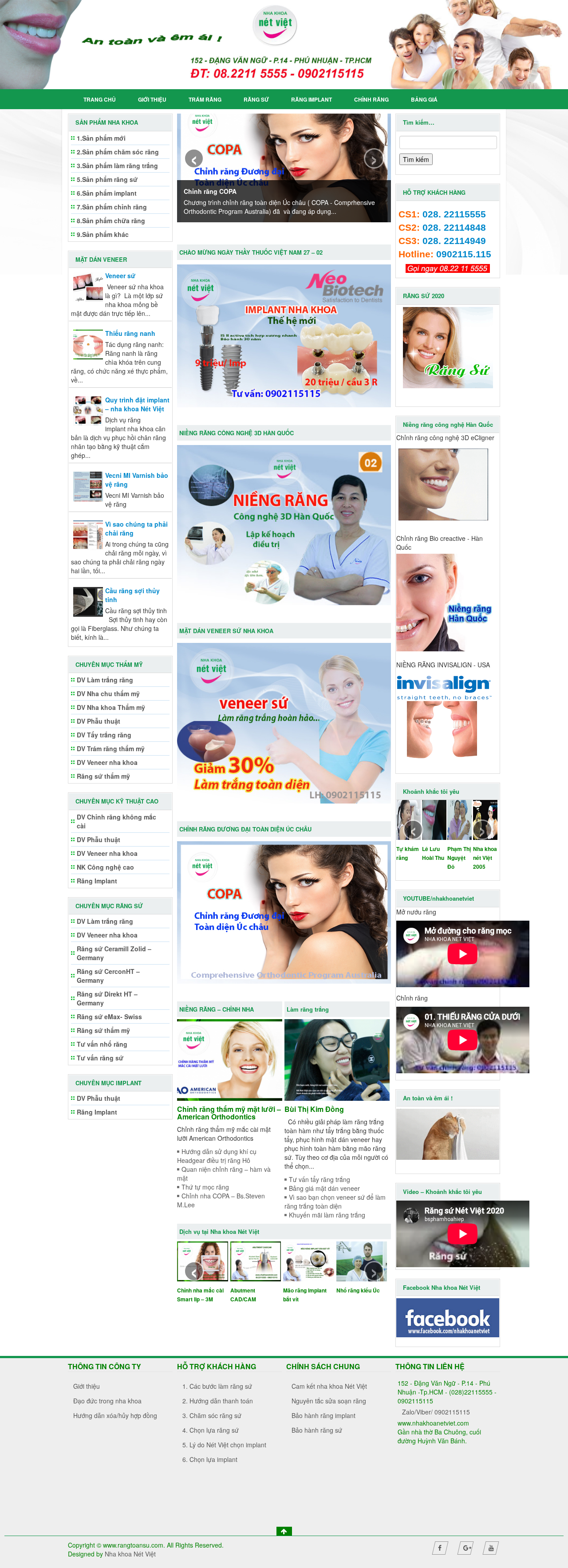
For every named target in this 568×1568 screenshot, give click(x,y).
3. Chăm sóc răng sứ (211, 1415)
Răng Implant (311, 99)
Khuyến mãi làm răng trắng (327, 1214)
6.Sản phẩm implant (107, 193)
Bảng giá (424, 99)
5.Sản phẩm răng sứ (107, 179)
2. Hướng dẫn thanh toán (217, 1400)
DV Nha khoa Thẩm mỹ (111, 707)
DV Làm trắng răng (105, 679)
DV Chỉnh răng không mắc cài (116, 821)
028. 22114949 (454, 241)
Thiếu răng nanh (130, 333)
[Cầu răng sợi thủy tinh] (88, 600)
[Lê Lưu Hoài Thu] (434, 819)
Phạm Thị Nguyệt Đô (459, 858)
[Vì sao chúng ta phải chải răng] (88, 534)
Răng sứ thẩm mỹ (103, 776)
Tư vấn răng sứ (100, 1057)
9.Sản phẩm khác (103, 234)
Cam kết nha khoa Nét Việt (329, 1386)
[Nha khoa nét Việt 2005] (485, 819)
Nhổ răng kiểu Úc (358, 1290)
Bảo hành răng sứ (317, 1430)
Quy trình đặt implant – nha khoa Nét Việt (137, 404)
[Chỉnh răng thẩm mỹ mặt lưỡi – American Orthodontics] (229, 1059)
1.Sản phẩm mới (101, 138)
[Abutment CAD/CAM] (255, 1260)
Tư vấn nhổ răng (102, 1044)
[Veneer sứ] (88, 285)
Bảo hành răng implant (323, 1415)
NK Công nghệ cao (105, 867)
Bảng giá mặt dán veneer (324, 1188)
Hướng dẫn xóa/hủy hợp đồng (115, 1415)
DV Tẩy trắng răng (104, 734)
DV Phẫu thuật (98, 721)
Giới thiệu (152, 99)
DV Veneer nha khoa (107, 762)
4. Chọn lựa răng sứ (210, 1430)
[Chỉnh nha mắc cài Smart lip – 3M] (202, 1260)
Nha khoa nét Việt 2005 (485, 858)
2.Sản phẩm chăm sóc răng (118, 151)
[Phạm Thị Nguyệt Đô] (459, 819)
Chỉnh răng (371, 99)
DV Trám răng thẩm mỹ (111, 748)
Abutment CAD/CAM (243, 1294)
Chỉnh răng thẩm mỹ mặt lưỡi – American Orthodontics (229, 1113)
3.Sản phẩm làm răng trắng (117, 165)
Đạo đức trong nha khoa (107, 1400)
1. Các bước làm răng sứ (217, 1386)
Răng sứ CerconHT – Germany (108, 976)
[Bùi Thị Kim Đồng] (337, 1059)
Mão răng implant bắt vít (305, 1294)
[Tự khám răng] (408, 819)
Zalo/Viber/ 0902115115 (436, 1411)
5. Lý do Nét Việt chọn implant (224, 1444)
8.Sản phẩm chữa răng (111, 220)
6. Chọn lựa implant (209, 1459)
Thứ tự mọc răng (205, 1186)
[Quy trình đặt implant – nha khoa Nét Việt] (88, 410)
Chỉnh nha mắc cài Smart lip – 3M (200, 1294)
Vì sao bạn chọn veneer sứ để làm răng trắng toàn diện (335, 1201)
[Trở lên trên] (284, 1531)
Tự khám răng (407, 853)
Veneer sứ (120, 275)
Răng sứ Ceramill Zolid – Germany (114, 953)
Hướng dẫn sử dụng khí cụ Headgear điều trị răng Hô (216, 1156)
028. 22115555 (454, 214)
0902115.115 (463, 254)
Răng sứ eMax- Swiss (109, 1016)
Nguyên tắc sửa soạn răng (329, 1400)
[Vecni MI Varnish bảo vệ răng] (88, 485)
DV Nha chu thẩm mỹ (108, 693)
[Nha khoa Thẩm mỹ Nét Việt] (284, 44)
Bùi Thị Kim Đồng (314, 1109)
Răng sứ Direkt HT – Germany (107, 998)
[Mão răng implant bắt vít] (308, 1260)
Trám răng (205, 99)
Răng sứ (256, 99)
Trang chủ (99, 99)
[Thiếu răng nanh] (88, 343)
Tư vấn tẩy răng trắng (319, 1179)
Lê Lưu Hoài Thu (433, 853)
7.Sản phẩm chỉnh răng (112, 206)
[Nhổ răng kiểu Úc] (361, 1260)
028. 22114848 (454, 227)
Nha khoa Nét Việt (130, 1553)
